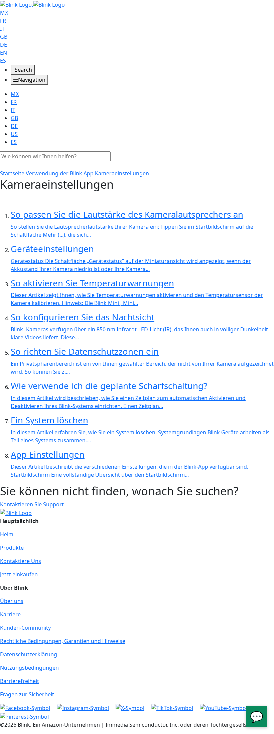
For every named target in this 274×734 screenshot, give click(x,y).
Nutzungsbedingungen (29, 667)
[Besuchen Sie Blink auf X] (131, 707)
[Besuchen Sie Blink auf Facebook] (25, 707)
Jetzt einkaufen (19, 574)
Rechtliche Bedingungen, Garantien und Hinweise (62, 641)
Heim (6, 534)
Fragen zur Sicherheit (27, 694)
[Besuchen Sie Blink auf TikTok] (172, 707)
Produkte (12, 547)
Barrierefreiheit (19, 681)
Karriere (10, 614)
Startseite (12, 173)
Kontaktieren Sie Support (32, 504)
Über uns (11, 601)
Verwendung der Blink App (60, 173)
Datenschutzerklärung (28, 654)
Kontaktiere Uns (20, 561)
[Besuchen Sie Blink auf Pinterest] (24, 716)
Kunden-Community (25, 627)
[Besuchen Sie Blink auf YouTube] (223, 707)
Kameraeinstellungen (122, 173)
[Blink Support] (32, 4)
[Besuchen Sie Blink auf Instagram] (83, 707)
